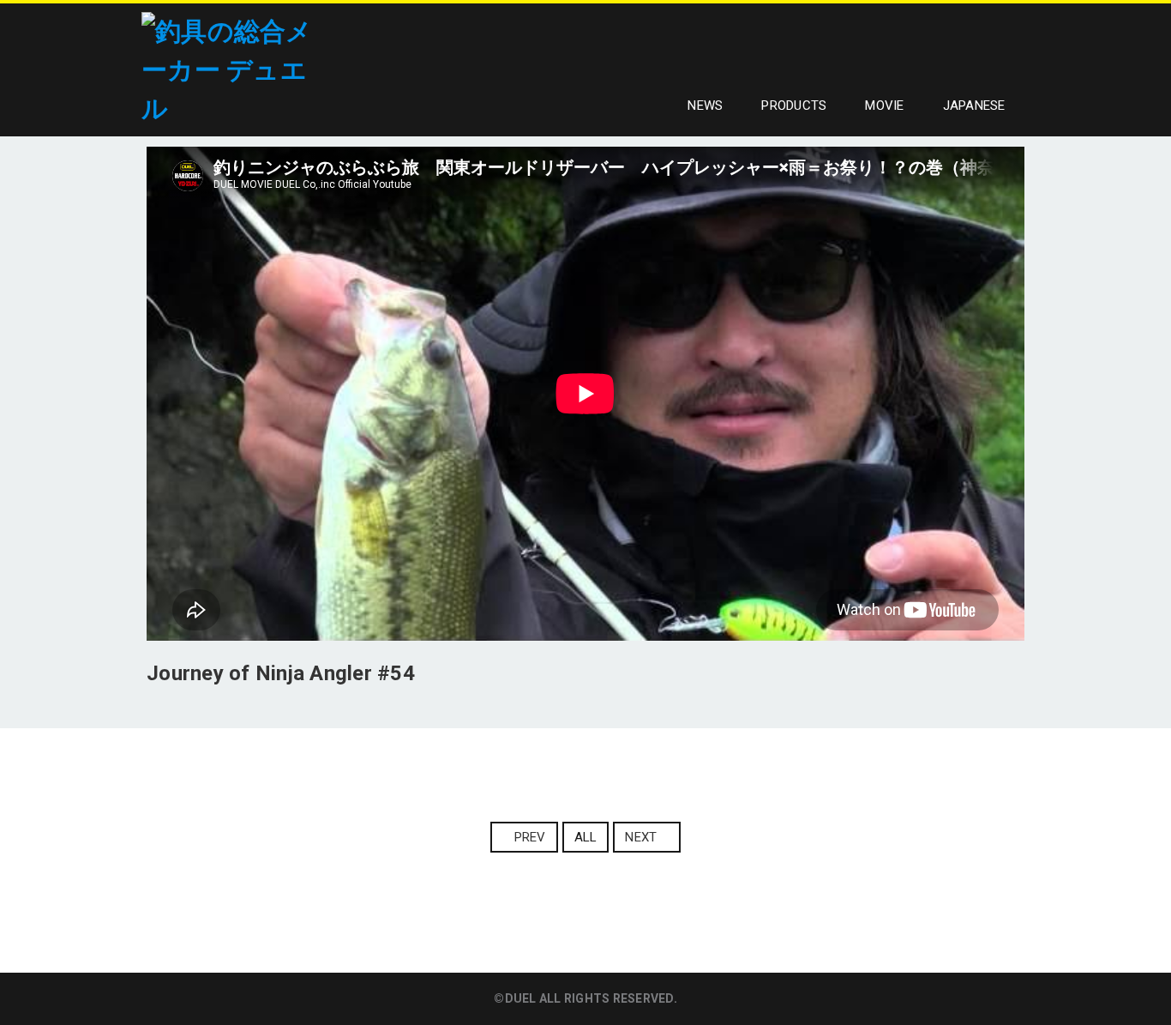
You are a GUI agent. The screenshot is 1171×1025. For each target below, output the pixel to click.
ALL (586, 837)
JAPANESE (974, 105)
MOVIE (884, 105)
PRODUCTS (793, 105)
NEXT (641, 837)
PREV (530, 837)
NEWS (705, 105)
